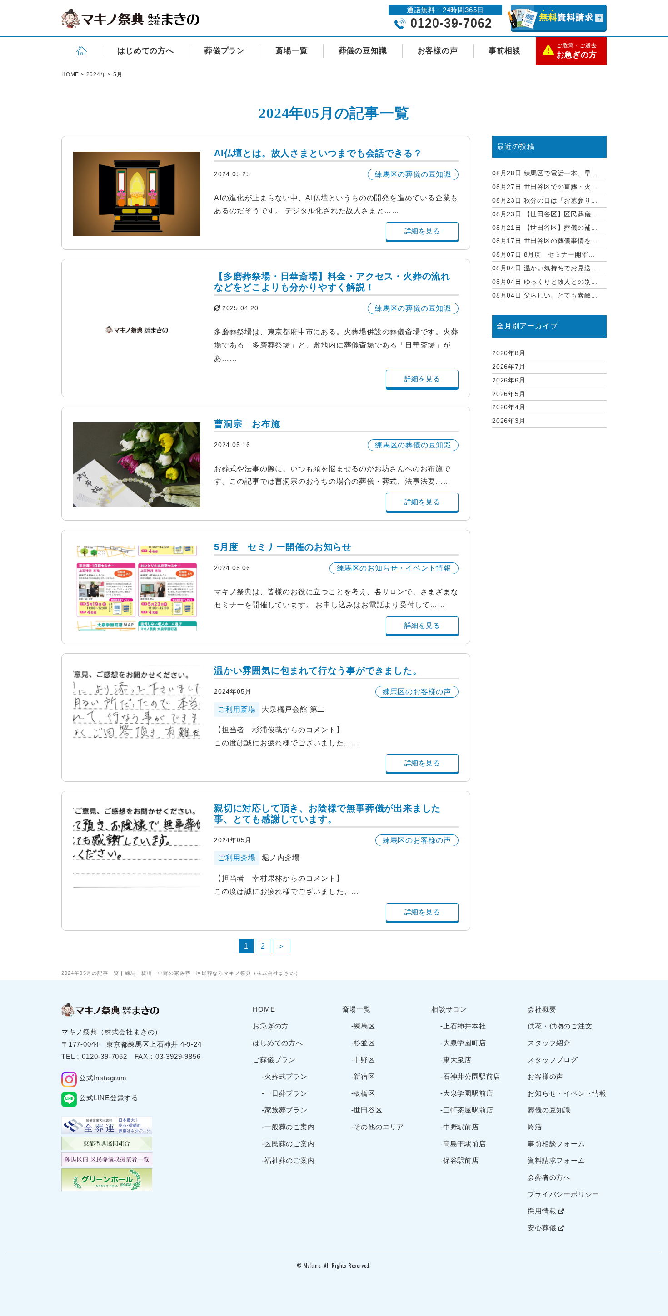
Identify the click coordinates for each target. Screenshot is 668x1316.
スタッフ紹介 (549, 1043)
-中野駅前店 (459, 1127)
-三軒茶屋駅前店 (466, 1110)
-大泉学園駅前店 (466, 1093)
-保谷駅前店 (459, 1160)
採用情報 (543, 1211)
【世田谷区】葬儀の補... (545, 227)
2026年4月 (509, 407)
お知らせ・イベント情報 (567, 1093)
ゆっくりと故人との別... (545, 281)
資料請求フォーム (556, 1160)
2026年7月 (509, 366)
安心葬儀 (543, 1228)
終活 (535, 1127)
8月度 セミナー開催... (543, 254)
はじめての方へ (145, 50)
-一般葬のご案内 (288, 1127)
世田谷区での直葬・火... (545, 186)
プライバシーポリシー (563, 1194)
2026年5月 (509, 393)
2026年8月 (509, 353)
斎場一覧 (291, 50)
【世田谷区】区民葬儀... (545, 214)
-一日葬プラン (285, 1093)
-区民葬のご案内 (288, 1143)
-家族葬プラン (285, 1110)
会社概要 (542, 1009)
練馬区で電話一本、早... (545, 173)
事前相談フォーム (556, 1143)
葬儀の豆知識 (363, 50)
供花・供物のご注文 (560, 1026)
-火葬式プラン (285, 1076)
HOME (264, 1009)
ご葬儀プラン (274, 1059)
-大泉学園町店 (463, 1043)
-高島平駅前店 (463, 1143)
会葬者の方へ (549, 1177)
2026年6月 (509, 380)
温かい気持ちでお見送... (545, 268)
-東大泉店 (456, 1059)
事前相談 (505, 50)
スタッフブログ (553, 1059)
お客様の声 (438, 50)
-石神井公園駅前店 (470, 1076)
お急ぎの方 (271, 1026)
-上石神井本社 (463, 1026)
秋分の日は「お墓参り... (545, 200)
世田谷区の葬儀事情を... (545, 240)
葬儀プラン (224, 50)
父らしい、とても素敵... (545, 295)
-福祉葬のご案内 (288, 1160)
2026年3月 (509, 420)
